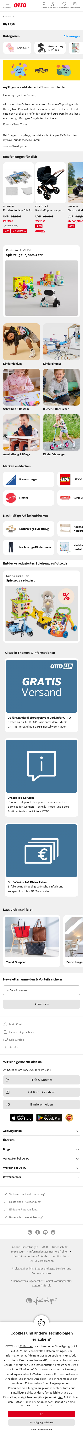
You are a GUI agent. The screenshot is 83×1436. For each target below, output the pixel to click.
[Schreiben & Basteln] (21, 390)
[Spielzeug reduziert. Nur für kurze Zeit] (41, 607)
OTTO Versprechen (42, 1260)
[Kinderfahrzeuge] (61, 436)
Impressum (18, 1251)
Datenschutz (60, 1246)
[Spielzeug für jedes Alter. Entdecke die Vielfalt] (41, 281)
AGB (45, 1246)
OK (41, 1414)
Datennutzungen (56, 1350)
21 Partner (26, 1346)
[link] (69, 1118)
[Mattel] (28, 498)
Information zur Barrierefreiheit (48, 1251)
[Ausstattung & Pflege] (21, 436)
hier (60, 1397)
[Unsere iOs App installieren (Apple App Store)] (21, 1118)
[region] (41, 1379)
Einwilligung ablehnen (42, 1422)
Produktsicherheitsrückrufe (30, 1256)
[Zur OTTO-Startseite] (20, 5)
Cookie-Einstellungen (25, 1246)
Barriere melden (41, 1104)
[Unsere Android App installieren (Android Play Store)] (49, 1118)
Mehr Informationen (41, 1429)
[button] (17, 48)
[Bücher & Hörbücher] (61, 390)
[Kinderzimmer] (61, 345)
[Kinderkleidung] (21, 345)
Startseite (8, 16)
